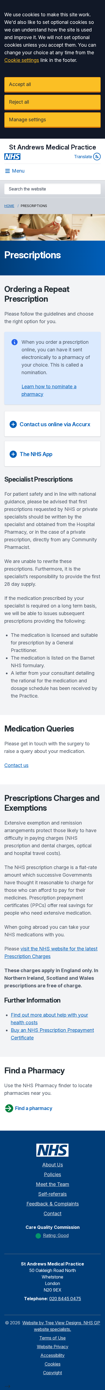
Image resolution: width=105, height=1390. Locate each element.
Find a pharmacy (33, 1108)
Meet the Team (52, 1184)
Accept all (20, 84)
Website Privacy (52, 1346)
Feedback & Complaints (52, 1204)
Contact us (16, 765)
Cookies (53, 1364)
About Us (52, 1165)
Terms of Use (52, 1338)
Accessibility (52, 1355)
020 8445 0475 (65, 1298)
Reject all (19, 102)
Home (9, 206)
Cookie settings (21, 60)
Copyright (52, 1372)
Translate (83, 156)
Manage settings (27, 119)
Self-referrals (52, 1194)
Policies (52, 1174)
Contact (52, 1213)
